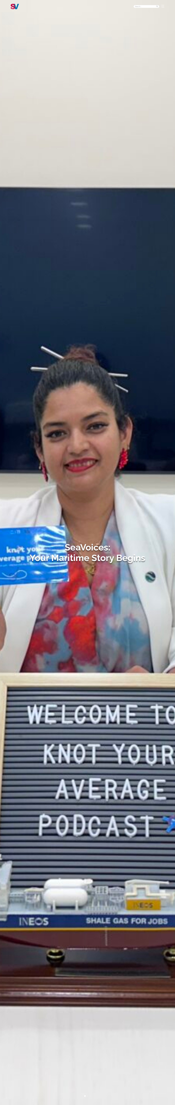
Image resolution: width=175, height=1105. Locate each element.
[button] (85, 1096)
